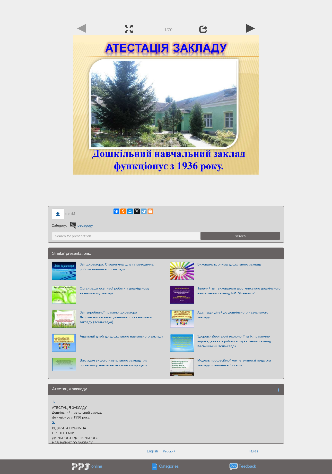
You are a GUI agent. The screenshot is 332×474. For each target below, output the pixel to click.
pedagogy (85, 225)
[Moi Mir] (130, 211)
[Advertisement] (166, 11)
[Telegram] (144, 211)
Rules (253, 451)
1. (53, 401)
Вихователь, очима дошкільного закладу (229, 264)
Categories (169, 466)
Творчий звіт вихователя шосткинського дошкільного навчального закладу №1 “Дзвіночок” (238, 290)
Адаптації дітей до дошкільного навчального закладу (121, 336)
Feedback (247, 466)
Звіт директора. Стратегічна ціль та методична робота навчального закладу (117, 266)
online (96, 466)
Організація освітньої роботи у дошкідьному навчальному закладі (114, 290)
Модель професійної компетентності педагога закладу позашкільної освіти (234, 362)
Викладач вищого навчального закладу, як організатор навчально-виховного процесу (113, 362)
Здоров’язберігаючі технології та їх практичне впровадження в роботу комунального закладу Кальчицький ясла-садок (234, 341)
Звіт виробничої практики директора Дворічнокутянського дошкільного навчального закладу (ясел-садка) (116, 317)
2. (53, 422)
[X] (137, 211)
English (152, 451)
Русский (169, 451)
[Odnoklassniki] (123, 211)
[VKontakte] (116, 211)
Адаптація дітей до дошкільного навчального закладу (232, 314)
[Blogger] (150, 211)
